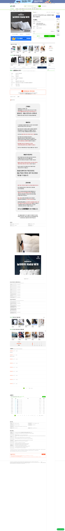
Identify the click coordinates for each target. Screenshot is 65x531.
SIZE (12, 84)
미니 (35, 7)
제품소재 (11, 284)
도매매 (11, 3)
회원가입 (43, 3)
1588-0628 (58, 19)
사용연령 (12, 76)
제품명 (12, 73)
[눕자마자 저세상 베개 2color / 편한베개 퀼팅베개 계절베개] (21, 22)
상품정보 (14, 67)
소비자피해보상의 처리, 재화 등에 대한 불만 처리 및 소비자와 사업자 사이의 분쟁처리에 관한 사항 (13, 309)
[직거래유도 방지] (28, 92)
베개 (20, 10)
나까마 (13, 3)
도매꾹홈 (11, 10)
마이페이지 (45, 3)
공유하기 (22, 34)
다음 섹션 (59, 21)
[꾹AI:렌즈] (37, 6)
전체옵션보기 (52, 31)
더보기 (44, 44)
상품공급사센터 (51, 3)
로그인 (41, 3)
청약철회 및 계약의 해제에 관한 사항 (13, 304)
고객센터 (54, 3)
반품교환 (42, 67)
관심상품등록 (28, 34)
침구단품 (17, 10)
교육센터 (16, 3)
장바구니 (48, 3)
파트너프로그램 (15, 34)
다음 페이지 (58, 32)
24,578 (54, 12)
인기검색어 (33, 7)
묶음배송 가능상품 (20, 44)
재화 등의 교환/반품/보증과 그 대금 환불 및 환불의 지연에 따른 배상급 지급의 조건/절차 (13, 306)
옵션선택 (34, 31)
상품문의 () (33, 67)
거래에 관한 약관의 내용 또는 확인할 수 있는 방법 (13, 312)
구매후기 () (23, 67)
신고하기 (43, 454)
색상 (11, 85)
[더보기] (58, 21)
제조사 (11, 225)
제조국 (12, 79)
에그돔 (18, 3)
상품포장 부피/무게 (30, 225)
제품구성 (11, 289)
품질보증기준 (13, 82)
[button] (45, 322)
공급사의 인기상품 (14, 44)
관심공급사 (51, 50)
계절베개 (23, 10)
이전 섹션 (56, 21)
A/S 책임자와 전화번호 (12, 297)
